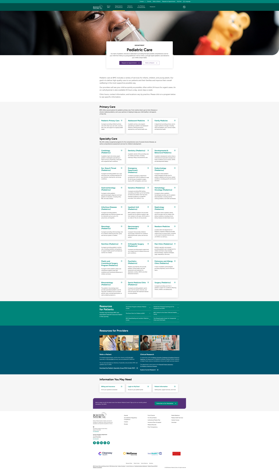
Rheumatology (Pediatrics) (107, 284)
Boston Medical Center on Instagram (97, 442)
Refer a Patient (156, 1)
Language (187, 1)
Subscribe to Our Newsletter (164, 403)
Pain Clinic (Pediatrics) (164, 244)
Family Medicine (161, 121)
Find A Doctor (151, 415)
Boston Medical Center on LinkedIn (101, 442)
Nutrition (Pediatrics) (109, 244)
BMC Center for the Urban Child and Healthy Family (165, 313)
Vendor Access (175, 420)
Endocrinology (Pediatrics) (160, 169)
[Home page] (100, 417)
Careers (126, 421)
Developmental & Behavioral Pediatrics (163, 152)
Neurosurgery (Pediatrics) (133, 227)
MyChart (179, 1)
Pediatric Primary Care (110, 121)
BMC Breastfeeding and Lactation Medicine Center (137, 319)
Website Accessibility (97, 467)
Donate (149, 1)
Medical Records (152, 424)
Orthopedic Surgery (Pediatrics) (136, 245)
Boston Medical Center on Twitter (104, 442)
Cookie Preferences (130, 466)
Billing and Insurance (108, 386)
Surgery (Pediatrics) (163, 283)
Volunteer (173, 422)
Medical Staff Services (177, 417)
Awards (126, 415)
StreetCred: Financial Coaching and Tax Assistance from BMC (164, 307)
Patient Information (161, 386)
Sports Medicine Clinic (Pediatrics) (137, 284)
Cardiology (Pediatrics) (106, 152)
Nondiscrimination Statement (141, 466)
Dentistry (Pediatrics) (136, 151)
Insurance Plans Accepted (154, 422)
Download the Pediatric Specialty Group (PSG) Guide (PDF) (117, 368)
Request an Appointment (168, 1)
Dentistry (151, 463)
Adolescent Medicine (136, 121)
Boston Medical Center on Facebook (94, 442)
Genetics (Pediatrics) (136, 188)
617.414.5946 (110, 359)
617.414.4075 (96, 438)
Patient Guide (136, 463)
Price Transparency (153, 427)
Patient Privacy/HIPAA (152, 466)
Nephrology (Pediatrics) (159, 208)
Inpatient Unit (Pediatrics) (133, 208)
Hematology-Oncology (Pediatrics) (163, 189)
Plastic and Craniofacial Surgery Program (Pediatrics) (109, 263)
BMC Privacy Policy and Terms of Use (101, 466)
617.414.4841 (129, 357)
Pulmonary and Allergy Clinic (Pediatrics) (164, 262)
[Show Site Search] (184, 7)
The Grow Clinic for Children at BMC (135, 313)
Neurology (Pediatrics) (106, 227)
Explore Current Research (148, 370)
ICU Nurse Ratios (152, 417)
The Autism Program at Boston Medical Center (136, 307)
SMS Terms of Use (113, 466)
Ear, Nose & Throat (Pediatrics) (108, 169)
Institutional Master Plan (154, 420)
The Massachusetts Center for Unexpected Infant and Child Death (165, 319)
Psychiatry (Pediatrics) (132, 262)
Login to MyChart (134, 386)
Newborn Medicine (162, 226)
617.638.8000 (96, 431)
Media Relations (175, 415)
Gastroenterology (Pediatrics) (108, 189)
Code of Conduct (121, 466)
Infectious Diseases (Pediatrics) (109, 208)
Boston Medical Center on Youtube (108, 442)
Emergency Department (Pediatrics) (133, 170)
